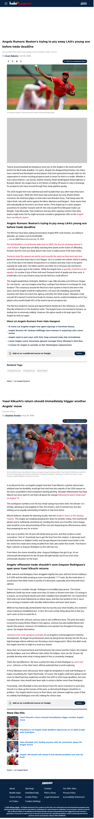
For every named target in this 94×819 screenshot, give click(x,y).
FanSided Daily (32, 793)
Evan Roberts (11, 56)
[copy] (20, 61)
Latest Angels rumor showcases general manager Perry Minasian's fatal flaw (45, 341)
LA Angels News (29, 371)
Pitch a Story (50, 793)
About (12, 788)
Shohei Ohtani (42, 371)
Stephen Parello (13, 415)
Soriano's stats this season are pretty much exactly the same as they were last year (44, 256)
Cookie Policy (31, 797)
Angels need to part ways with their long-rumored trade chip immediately (44, 337)
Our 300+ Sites (69, 788)
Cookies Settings (33, 801)
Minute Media (14, 807)
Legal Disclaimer (51, 797)
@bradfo (11, 236)
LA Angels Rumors (14, 371)
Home (9, 381)
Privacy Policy (69, 793)
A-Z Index (13, 801)
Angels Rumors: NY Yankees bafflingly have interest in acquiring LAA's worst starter (45, 331)
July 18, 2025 (38, 239)
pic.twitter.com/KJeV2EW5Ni (29, 236)
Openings (29, 788)
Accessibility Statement (74, 797)
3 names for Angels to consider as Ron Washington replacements (40, 345)
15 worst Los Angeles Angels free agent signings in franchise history (41, 327)
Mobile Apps (15, 793)
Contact (47, 788)
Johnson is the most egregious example (25, 635)
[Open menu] (6, 3)
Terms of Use (15, 797)
